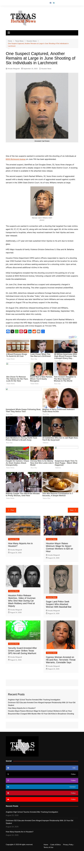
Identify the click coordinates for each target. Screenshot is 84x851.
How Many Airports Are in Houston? (22, 708)
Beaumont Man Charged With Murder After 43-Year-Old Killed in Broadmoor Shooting (41, 714)
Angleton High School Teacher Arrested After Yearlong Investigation (34, 700)
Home (46, 845)
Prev (12, 510)
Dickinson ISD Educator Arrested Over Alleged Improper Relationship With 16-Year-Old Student (39, 822)
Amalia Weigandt (14, 68)
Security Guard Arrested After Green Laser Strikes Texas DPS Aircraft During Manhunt (22, 650)
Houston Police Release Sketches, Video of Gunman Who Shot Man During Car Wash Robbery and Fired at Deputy (21, 600)
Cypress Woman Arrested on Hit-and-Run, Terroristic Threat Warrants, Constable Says (60, 660)
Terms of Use (48, 847)
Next (71, 510)
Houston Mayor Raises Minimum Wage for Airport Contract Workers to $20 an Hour (40, 711)
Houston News (46, 68)
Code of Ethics (55, 845)
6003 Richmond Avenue (15, 159)
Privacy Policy (68, 845)
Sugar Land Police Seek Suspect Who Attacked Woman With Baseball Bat (58, 604)
